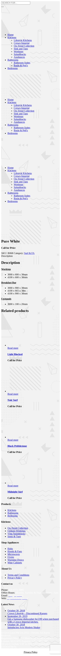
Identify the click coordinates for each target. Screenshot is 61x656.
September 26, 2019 (17, 616)
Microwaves (14, 554)
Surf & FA (29, 253)
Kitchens (12, 510)
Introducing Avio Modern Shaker (24, 627)
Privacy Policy (15, 577)
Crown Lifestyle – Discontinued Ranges (27, 613)
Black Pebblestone (17, 446)
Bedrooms (13, 515)
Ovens (11, 557)
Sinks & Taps (14, 536)
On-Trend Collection (18, 528)
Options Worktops (16, 531)
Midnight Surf (15, 491)
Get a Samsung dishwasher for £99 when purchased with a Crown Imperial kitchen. (33, 620)
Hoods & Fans (15, 551)
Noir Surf (13, 400)
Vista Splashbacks (16, 533)
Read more (13, 348)
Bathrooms (13, 513)
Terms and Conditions (18, 575)
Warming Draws (16, 560)
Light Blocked (15, 354)
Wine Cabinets (15, 562)
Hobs (10, 548)
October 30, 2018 (16, 610)
